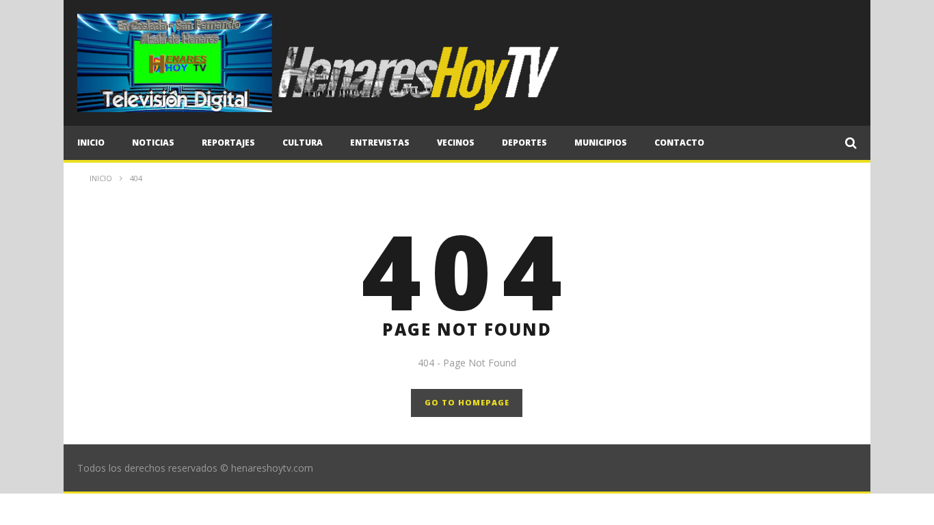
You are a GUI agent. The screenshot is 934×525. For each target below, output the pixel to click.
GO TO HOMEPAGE (467, 402)
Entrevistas (380, 142)
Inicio (91, 142)
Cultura (302, 142)
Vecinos (456, 142)
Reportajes (228, 142)
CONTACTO (679, 142)
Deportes (524, 142)
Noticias (153, 142)
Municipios (600, 142)
